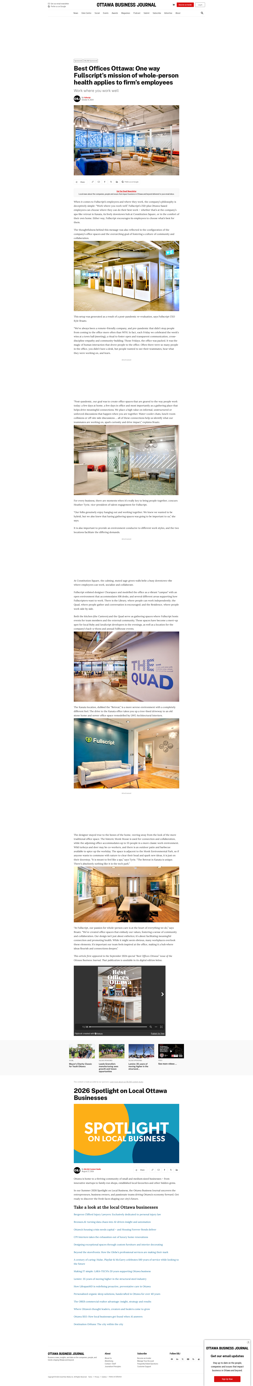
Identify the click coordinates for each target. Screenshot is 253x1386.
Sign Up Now (227, 1379)
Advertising (109, 1361)
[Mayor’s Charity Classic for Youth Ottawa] (82, 1051)
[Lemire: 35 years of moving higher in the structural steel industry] (141, 1051)
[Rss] (193, 1359)
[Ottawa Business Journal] (126, 5)
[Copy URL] (92, 182)
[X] (110, 182)
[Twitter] (183, 1359)
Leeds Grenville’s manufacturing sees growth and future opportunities (108, 1068)
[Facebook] (104, 182)
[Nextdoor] (199, 1359)
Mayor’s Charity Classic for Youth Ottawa (80, 1065)
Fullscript (87, 97)
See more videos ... (167, 1064)
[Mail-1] (172, 1359)
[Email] (98, 182)
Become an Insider (144, 1358)
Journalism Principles (113, 1366)
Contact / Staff (110, 1364)
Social (71, 1060)
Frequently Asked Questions (147, 1364)
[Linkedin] (116, 182)
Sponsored (78, 61)
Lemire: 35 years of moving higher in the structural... (138, 1066)
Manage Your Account (145, 1361)
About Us (108, 1358)
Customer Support (144, 1366)
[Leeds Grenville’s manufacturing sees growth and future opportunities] (112, 1051)
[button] (202, 13)
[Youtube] (188, 1359)
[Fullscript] (78, 98)
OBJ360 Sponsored (90, 61)
